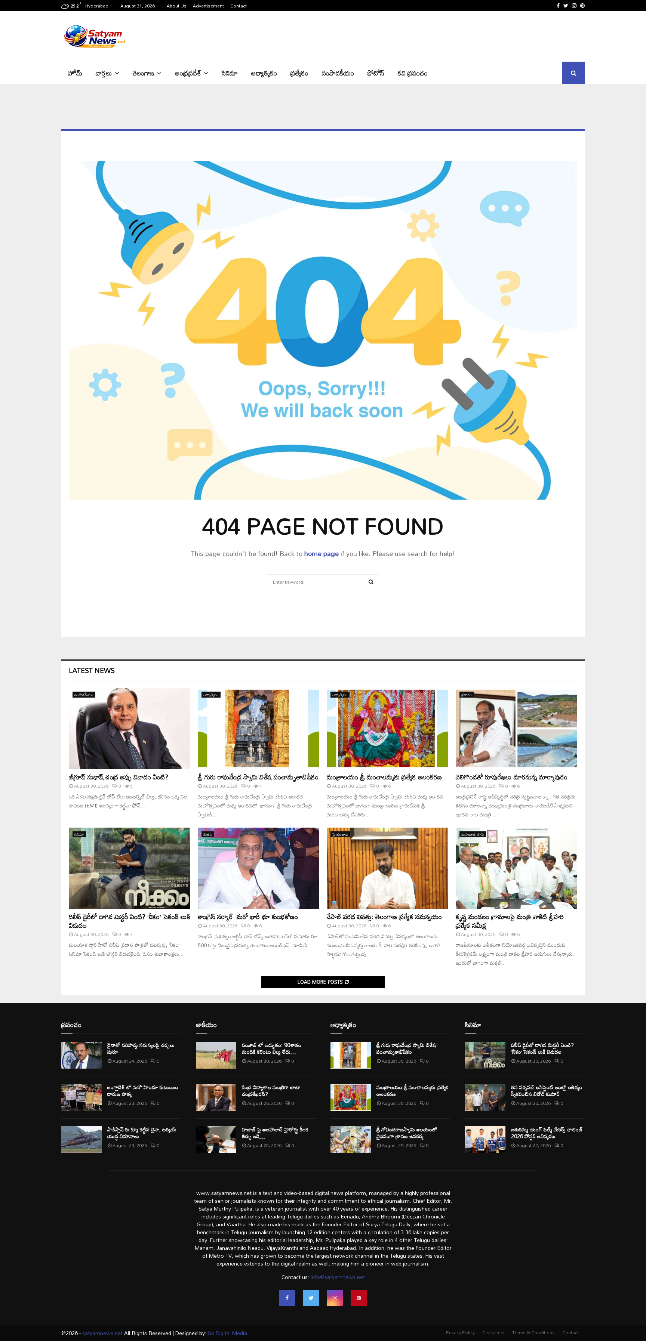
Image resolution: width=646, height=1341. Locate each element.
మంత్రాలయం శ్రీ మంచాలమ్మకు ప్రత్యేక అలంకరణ (384, 777)
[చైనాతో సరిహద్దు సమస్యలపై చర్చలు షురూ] (81, 1055)
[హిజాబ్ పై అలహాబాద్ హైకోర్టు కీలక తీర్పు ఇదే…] (216, 1139)
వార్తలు (104, 73)
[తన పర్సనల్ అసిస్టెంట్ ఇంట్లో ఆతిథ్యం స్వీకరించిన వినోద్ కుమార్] (485, 1097)
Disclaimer (493, 1332)
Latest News (92, 670)
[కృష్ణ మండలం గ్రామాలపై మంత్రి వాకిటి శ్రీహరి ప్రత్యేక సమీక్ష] (516, 868)
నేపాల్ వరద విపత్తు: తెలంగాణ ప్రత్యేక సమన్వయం (384, 916)
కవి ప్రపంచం (413, 73)
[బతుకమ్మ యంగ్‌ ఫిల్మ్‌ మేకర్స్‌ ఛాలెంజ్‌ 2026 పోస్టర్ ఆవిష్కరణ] (485, 1139)
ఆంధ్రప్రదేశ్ (188, 73)
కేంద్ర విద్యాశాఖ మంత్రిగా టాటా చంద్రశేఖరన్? (271, 1090)
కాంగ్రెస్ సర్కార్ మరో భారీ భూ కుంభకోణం (248, 916)
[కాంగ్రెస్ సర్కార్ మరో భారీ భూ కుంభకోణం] (258, 868)
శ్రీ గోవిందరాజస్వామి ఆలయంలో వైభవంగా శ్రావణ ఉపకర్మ (406, 1132)
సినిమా (230, 73)
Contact (238, 5)
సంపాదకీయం (338, 73)
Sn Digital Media (226, 1333)
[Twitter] (311, 1298)
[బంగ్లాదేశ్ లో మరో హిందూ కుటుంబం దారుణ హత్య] (81, 1097)
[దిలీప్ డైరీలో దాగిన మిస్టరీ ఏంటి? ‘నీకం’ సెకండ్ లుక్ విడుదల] (129, 868)
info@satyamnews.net (338, 1277)
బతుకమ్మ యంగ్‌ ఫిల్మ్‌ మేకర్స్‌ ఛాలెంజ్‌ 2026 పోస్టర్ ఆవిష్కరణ (546, 1132)
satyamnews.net (102, 1333)
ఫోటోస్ (375, 73)
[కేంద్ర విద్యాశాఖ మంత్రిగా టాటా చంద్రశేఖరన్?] (216, 1097)
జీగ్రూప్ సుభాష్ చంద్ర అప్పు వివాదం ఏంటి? (124, 777)
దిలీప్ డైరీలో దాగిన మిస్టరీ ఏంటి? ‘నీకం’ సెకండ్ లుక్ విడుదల (129, 921)
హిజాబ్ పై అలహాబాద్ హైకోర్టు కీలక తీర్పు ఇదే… (275, 1132)
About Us (177, 5)
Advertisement (208, 5)
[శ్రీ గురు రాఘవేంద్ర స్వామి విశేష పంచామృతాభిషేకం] (258, 728)
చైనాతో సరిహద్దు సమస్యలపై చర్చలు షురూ (141, 1048)
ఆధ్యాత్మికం (264, 73)
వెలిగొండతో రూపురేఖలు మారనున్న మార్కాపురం (511, 777)
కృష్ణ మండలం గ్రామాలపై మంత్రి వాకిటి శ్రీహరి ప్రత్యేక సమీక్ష (510, 921)
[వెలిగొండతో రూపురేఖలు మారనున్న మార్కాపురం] (516, 728)
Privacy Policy (460, 1332)
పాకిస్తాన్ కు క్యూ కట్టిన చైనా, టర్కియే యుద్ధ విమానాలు (141, 1132)
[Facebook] (287, 1298)
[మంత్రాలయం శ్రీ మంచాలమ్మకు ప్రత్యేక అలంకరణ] (387, 728)
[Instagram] (335, 1298)
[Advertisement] (449, 35)
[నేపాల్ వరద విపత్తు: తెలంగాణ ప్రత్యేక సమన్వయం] (387, 868)
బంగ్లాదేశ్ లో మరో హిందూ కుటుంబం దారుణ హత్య (142, 1090)
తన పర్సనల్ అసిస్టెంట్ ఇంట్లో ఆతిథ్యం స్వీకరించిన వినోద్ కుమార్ (546, 1090)
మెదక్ (207, 834)
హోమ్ (75, 73)
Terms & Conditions (533, 1332)
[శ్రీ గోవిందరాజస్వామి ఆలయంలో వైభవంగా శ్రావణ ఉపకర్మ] (350, 1139)
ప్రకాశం (466, 695)
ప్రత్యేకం (299, 73)
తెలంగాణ (143, 73)
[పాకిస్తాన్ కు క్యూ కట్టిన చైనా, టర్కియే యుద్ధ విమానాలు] (81, 1139)
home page (321, 553)
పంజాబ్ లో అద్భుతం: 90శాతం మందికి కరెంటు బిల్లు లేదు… (271, 1048)
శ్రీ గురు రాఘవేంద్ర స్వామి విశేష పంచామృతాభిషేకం (258, 777)
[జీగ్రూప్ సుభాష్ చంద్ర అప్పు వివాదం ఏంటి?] (129, 728)
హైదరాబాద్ (340, 834)
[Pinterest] (359, 1298)
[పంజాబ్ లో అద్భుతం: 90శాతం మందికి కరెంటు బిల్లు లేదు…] (216, 1055)
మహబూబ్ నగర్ (472, 834)
